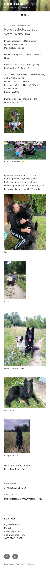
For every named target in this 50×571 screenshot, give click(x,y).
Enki (12, 469)
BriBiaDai (14, 4)
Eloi (23, 469)
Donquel (27, 465)
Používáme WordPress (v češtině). (19, 564)
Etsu (17, 469)
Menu (26, 15)
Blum (18, 465)
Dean (6, 469)
